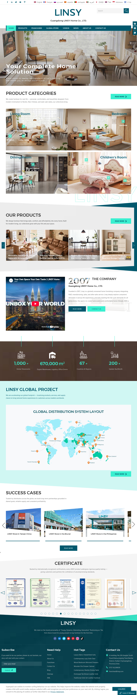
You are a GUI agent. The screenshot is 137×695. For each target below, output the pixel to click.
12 (84, 614)
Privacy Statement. (57, 692)
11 (80, 614)
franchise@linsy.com (116, 671)
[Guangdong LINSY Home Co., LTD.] (68, 11)
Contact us (100, 28)
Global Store (52, 28)
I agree (121, 688)
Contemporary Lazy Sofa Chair (84, 658)
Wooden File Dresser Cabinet (84, 666)
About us (87, 28)
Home (11, 28)
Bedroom (119, 114)
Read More (119, 96)
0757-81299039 (114, 667)
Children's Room (113, 157)
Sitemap (50, 674)
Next (133, 245)
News (75, 28)
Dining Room (20, 157)
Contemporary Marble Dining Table (86, 670)
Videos (66, 28)
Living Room (20, 114)
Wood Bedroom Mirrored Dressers (86, 662)
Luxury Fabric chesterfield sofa (85, 655)
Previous (3, 245)
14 (91, 614)
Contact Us (96, 309)
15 (95, 614)
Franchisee (36, 28)
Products (22, 28)
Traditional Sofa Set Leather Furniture (87, 678)
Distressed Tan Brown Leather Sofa (86, 674)
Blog (48, 670)
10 (76, 614)
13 (88, 614)
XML (48, 678)
